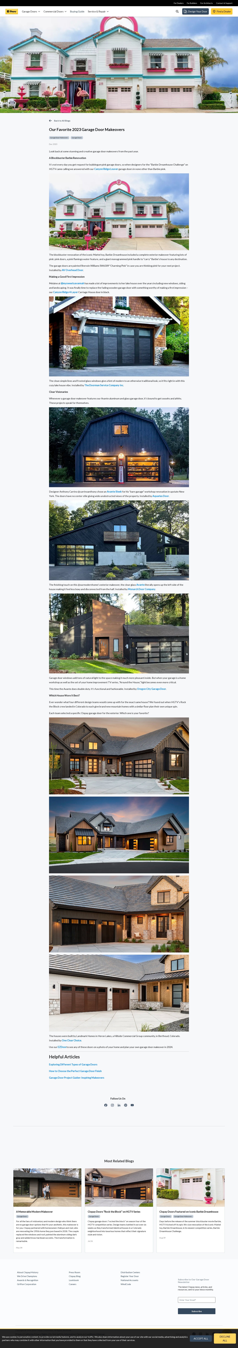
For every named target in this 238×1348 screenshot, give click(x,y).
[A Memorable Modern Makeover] (47, 1187)
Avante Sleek (114, 491)
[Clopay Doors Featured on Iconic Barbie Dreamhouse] (191, 1187)
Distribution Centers (130, 1272)
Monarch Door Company (141, 589)
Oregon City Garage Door (151, 688)
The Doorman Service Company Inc (103, 385)
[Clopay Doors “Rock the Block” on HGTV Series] (119, 1187)
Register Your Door (130, 1276)
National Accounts (129, 1280)
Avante (140, 584)
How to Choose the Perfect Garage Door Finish (75, 1071)
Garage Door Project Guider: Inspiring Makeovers (76, 1077)
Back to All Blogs (62, 120)
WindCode (126, 1284)
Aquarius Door (160, 495)
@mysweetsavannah (72, 283)
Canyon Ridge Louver (106, 168)
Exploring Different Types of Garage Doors (73, 1064)
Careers (72, 1284)
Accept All (201, 1338)
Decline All (225, 1338)
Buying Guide (77, 11)
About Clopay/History (27, 1272)
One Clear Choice (71, 1040)
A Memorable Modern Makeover (34, 1211)
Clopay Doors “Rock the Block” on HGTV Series (114, 1211)
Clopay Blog (75, 1276)
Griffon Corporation (26, 1284)
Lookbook (74, 1280)
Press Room (74, 1272)
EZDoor (62, 1046)
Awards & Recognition (27, 1280)
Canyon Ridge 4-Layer (65, 292)
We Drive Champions (27, 1276)
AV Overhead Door (72, 270)
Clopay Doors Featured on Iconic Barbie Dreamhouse (188, 1211)
